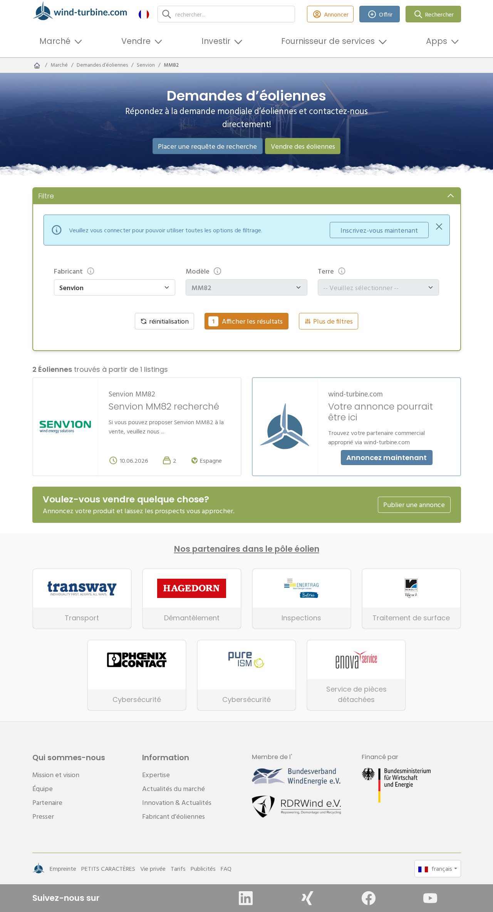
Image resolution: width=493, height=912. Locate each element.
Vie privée (153, 868)
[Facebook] (369, 898)
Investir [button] (215, 41)
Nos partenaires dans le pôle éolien (246, 549)
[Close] (439, 226)
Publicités (203, 868)
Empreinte (63, 868)
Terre (326, 271)
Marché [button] (54, 41)
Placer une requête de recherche (207, 146)
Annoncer (336, 14)
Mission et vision (55, 774)
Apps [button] (436, 41)
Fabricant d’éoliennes (173, 816)
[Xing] (307, 898)
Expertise (156, 774)
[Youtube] (430, 898)
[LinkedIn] (246, 898)
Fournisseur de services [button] (328, 41)
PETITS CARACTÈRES (108, 868)
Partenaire (47, 802)
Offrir (385, 14)
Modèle (198, 271)
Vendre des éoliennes (303, 146)
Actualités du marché (173, 788)
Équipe (42, 788)
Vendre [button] (136, 41)
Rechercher (439, 14)
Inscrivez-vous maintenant (379, 230)
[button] (144, 14)
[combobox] (374, 287)
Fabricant (68, 271)
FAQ (226, 868)
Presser (43, 816)
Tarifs (178, 868)
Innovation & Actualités (176, 802)
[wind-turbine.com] (37, 65)
